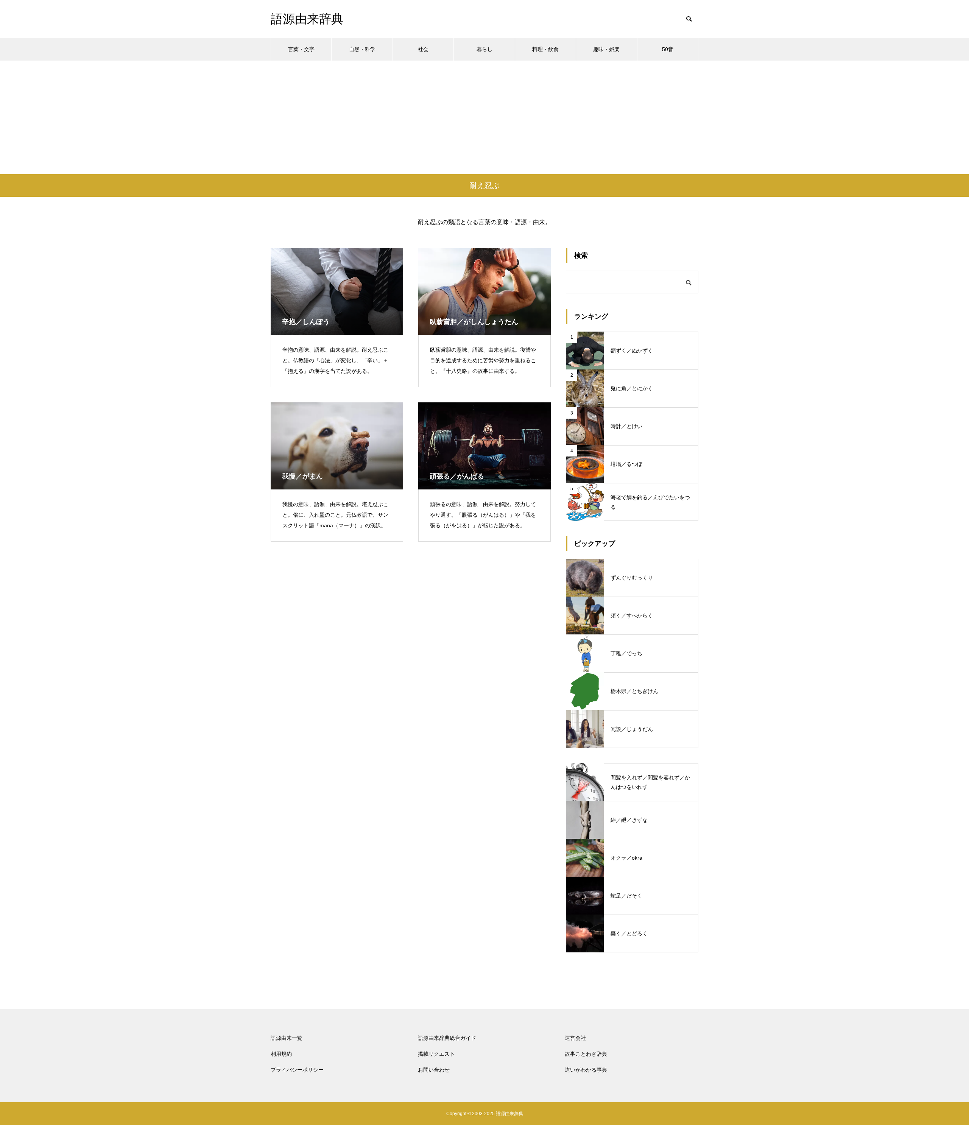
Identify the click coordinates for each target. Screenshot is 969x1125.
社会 (423, 49)
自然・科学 (362, 49)
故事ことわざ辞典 (586, 1054)
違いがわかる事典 (586, 1070)
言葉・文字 (301, 49)
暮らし (484, 49)
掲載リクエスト (436, 1054)
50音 (667, 49)
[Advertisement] (484, 117)
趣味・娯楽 (606, 49)
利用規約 (281, 1054)
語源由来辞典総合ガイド (447, 1038)
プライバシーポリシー (297, 1070)
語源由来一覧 (286, 1038)
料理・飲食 (545, 49)
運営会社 (575, 1038)
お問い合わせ (434, 1070)
